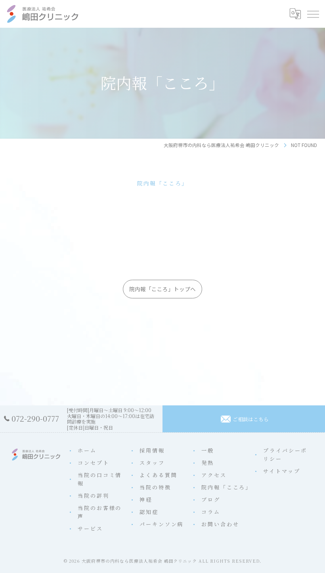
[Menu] (313, 14)
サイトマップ (281, 471)
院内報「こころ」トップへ (162, 289)
